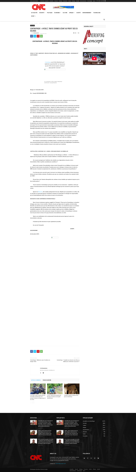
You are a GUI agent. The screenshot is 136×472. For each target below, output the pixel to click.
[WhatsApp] (41, 36)
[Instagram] (99, 1)
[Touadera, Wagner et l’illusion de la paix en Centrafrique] (71, 389)
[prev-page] (31, 402)
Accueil (31, 23)
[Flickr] (91, 458)
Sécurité (36, 23)
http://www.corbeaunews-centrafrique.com (47, 370)
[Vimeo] (103, 1)
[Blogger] (84, 458)
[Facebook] (97, 1)
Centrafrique (48, 62)
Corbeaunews (36, 32)
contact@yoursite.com (60, 463)
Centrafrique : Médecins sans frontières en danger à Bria (40, 360)
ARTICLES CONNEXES (36, 380)
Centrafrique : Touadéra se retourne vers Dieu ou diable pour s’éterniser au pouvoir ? (68, 360)
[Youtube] (105, 1)
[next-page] (33, 402)
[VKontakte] (98, 458)
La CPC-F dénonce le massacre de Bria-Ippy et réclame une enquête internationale (54, 397)
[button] (104, 19)
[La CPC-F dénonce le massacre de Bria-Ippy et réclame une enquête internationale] (55, 389)
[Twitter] (101, 1)
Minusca (40, 191)
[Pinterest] (38, 36)
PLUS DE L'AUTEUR (47, 380)
